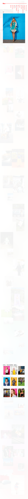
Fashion (24, 7)
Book (10, 6)
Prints (12, 7)
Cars (19, 6)
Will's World (18, 9)
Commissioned (23, 9)
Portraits (26, 8)
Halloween (16, 8)
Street (21, 7)
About (14, 6)
